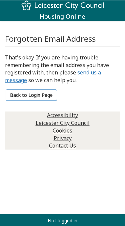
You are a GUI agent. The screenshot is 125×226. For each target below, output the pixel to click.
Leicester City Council (63, 123)
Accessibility (62, 115)
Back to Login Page (31, 95)
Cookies (62, 130)
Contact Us (62, 145)
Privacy (63, 138)
